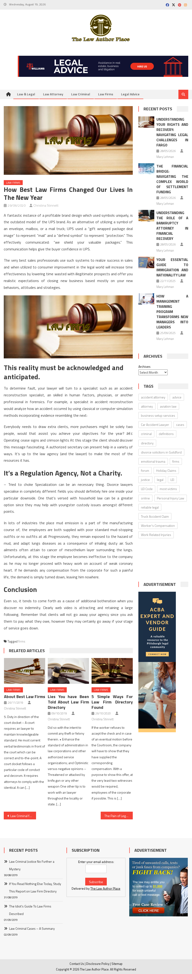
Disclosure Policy (97, 963)
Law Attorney (53, 94)
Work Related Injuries (156, 534)
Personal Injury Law (170, 498)
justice (145, 479)
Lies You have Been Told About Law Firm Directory (68, 701)
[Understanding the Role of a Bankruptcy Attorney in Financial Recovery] (146, 215)
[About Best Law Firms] (24, 671)
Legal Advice (130, 94)
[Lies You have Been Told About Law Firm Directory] (68, 671)
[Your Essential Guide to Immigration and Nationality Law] (146, 262)
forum (145, 470)
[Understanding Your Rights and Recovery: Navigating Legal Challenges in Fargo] (146, 122)
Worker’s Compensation (158, 525)
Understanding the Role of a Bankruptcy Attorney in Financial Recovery (172, 225)
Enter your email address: (96, 861)
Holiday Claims (166, 470)
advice (176, 397)
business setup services (158, 415)
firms (21, 641)
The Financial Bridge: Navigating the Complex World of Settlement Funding (172, 179)
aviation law (168, 406)
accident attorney (153, 397)
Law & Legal (26, 94)
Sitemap (116, 963)
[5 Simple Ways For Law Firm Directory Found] (112, 671)
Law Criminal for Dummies (23, 815)
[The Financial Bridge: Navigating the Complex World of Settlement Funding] (146, 169)
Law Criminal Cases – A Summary (32, 928)
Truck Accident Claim (155, 516)
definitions (166, 433)
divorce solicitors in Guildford (161, 452)
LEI (172, 479)
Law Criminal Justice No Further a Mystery (31, 865)
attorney (147, 406)
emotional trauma (153, 461)
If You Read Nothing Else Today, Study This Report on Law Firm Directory (35, 887)
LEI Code (147, 488)
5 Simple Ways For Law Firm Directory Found (112, 701)
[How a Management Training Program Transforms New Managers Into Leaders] (146, 299)
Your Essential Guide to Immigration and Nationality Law (172, 267)
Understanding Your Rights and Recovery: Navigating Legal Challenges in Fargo (172, 132)
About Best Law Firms (24, 696)
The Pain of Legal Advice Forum (118, 815)
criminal (146, 433)
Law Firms (105, 94)
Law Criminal (80, 94)
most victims (168, 488)
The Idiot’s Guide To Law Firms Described (30, 910)
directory (147, 443)
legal (160, 479)
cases (180, 424)
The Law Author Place (105, 888)
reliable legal (150, 507)
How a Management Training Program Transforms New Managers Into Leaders (172, 312)
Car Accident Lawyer (155, 424)
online (145, 498)
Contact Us (77, 963)
